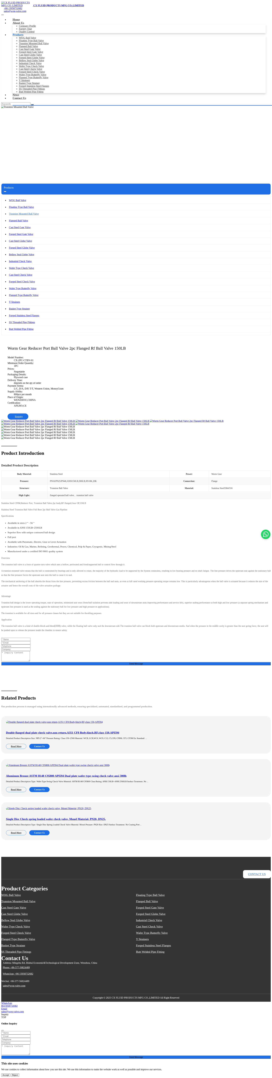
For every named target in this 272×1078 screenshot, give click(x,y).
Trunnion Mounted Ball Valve (34, 43)
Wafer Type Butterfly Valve (32, 74)
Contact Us (19, 98)
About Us (18, 22)
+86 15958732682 (13, 8)
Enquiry (19, 416)
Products (18, 34)
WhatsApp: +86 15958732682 (18, 973)
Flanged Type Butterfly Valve (33, 77)
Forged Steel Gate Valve (31, 52)
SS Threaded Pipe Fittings (32, 88)
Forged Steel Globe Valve (32, 57)
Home (16, 19)
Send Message (136, 663)
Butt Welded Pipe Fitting (31, 91)
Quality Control (26, 31)
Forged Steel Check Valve (32, 71)
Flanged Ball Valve (28, 46)
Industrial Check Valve (30, 63)
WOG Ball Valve (27, 37)
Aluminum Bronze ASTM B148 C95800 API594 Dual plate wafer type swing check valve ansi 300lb (66, 775)
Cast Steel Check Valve (30, 69)
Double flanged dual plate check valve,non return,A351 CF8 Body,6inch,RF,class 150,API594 (62, 732)
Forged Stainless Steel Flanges (34, 86)
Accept (6, 1075)
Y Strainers (24, 80)
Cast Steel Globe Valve (30, 54)
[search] (32, 104)
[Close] (2, 1030)
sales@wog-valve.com (15, 11)
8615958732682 (9, 1006)
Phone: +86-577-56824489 (16, 967)
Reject (15, 1075)
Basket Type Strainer (29, 83)
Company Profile (27, 26)
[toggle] (2, 14)
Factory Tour (25, 28)
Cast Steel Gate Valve (29, 49)
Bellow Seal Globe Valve (31, 60)
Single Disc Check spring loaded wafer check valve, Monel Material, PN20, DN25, (56, 819)
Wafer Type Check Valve (31, 66)
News (16, 94)
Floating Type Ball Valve (31, 40)
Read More (16, 746)
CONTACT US (257, 874)
